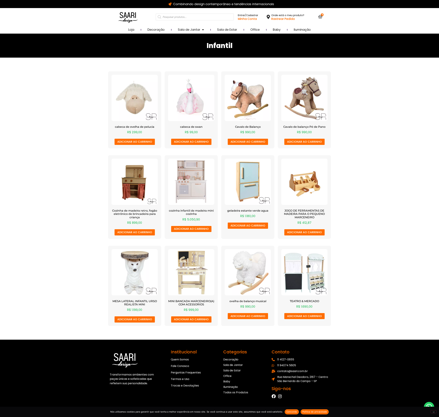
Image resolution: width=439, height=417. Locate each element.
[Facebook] (274, 396)
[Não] (433, 411)
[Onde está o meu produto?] (268, 17)
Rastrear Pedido (283, 19)
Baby (277, 29)
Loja (131, 29)
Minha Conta (247, 19)
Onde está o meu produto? (287, 15)
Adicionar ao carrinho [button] (134, 142)
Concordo (291, 411)
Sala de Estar (227, 29)
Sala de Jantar (189, 29)
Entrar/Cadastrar (248, 15)
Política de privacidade (314, 411)
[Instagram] (280, 396)
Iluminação (302, 29)
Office (255, 29)
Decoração (156, 29)
